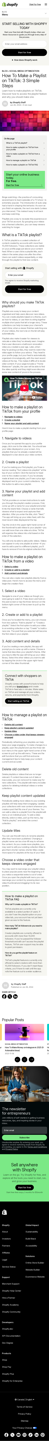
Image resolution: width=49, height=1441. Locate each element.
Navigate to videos (13, 416)
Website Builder (33, 1269)
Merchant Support (10, 1284)
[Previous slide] (17, 1059)
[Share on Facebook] (4, 996)
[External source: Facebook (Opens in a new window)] (6, 1435)
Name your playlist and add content (22, 423)
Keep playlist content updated (19, 728)
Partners (6, 1245)
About (5, 1231)
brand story (22, 686)
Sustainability (32, 1231)
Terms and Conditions (37, 1147)
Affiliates (6, 1252)
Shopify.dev (7, 1329)
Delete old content (14, 724)
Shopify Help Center (11, 1291)
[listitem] (24, 1039)
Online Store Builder (35, 1262)
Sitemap (24, 1421)
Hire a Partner (8, 1298)
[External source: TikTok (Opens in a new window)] (31, 1435)
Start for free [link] (24, 52)
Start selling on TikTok (18, 701)
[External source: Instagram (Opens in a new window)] (24, 1435)
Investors (6, 1238)
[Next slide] (31, 1059)
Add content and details (16, 573)
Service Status (9, 1266)
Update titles (11, 731)
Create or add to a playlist (17, 570)
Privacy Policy (12, 1149)
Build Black (31, 1238)
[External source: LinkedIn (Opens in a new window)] (37, 1435)
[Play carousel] (24, 1059)
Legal (4, 1259)
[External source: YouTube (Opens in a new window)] (18, 1435)
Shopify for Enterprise (12, 1381)
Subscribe (24, 1137)
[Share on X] (10, 996)
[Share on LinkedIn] (15, 996)
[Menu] (46, 4)
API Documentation (11, 1336)
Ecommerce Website (35, 1277)
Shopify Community (11, 1312)
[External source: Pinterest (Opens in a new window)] (43, 1435)
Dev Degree (7, 1343)
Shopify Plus (8, 1374)
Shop (4, 1360)
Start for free (35, 4)
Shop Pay (6, 1367)
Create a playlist (12, 420)
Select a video (11, 566)
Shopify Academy (10, 1305)
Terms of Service (24, 1407)
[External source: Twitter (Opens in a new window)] (12, 1435)
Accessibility (31, 1245)
